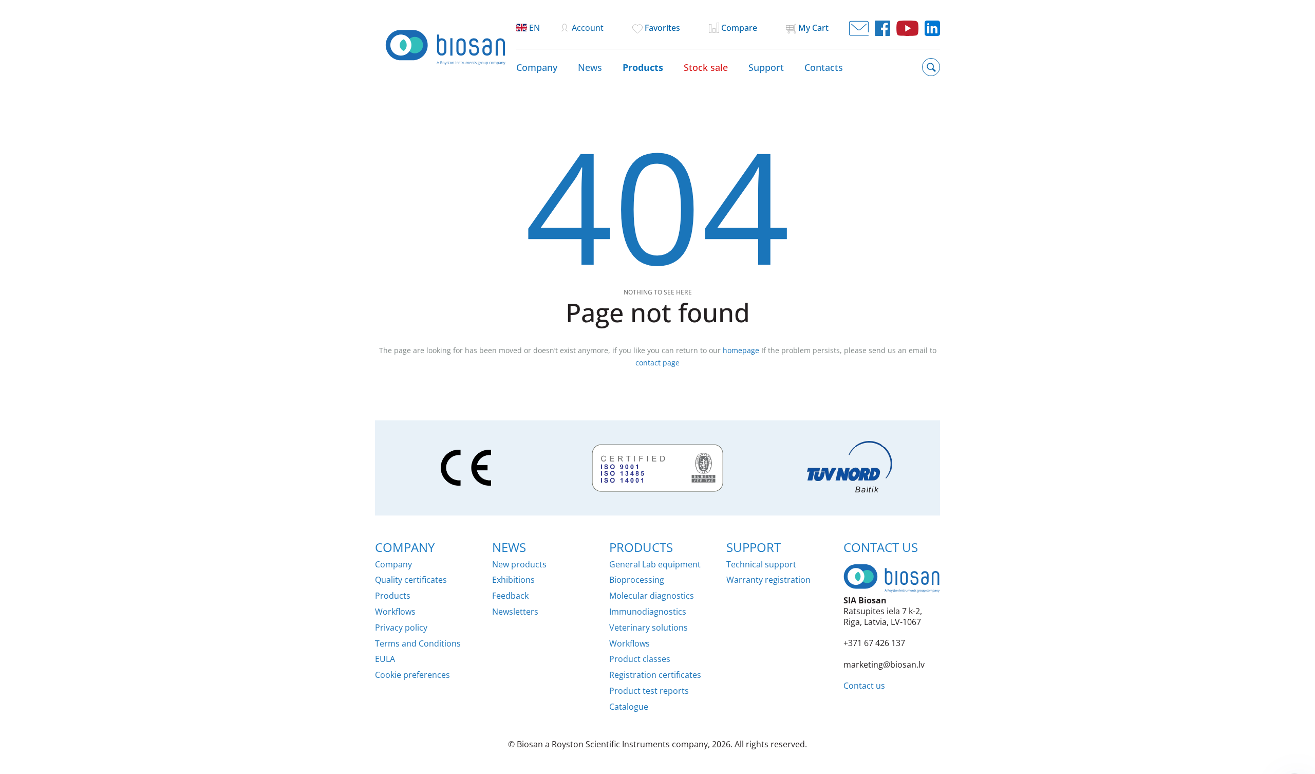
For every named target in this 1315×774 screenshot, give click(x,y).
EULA (385, 659)
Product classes (639, 659)
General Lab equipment (655, 564)
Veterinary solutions (648, 627)
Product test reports (649, 691)
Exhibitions (513, 580)
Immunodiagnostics (647, 611)
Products (643, 67)
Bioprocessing (636, 580)
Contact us (864, 685)
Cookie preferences (412, 675)
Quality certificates (411, 580)
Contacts (823, 67)
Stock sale (706, 67)
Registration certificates (655, 675)
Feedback (510, 596)
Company (536, 67)
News (590, 67)
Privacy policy (401, 627)
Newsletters (515, 611)
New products (519, 564)
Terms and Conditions (418, 643)
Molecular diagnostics (651, 596)
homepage (741, 350)
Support (766, 67)
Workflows (395, 611)
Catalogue (628, 707)
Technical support (761, 564)
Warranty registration (768, 580)
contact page (657, 362)
